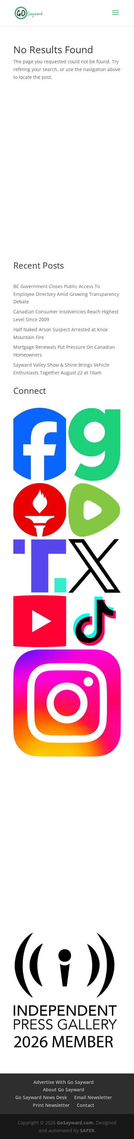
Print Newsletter (51, 1105)
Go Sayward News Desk (41, 1097)
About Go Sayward (63, 1089)
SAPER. (88, 1130)
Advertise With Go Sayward (64, 1082)
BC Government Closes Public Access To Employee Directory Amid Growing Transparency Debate (66, 294)
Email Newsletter (93, 1097)
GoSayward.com (75, 1123)
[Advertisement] (67, 177)
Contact (85, 1105)
